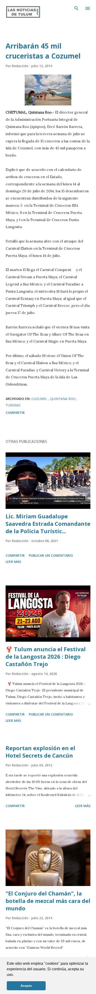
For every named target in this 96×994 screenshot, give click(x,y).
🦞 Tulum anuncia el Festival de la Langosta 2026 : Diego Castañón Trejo (46, 656)
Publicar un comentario (51, 555)
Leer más (13, 561)
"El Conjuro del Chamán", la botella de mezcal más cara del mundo (48, 900)
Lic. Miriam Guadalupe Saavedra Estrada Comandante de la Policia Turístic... (48, 523)
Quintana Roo (63, 398)
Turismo (13, 405)
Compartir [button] (15, 412)
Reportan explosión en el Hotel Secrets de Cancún (40, 751)
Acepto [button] (26, 985)
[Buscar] (76, 8)
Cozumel (39, 398)
